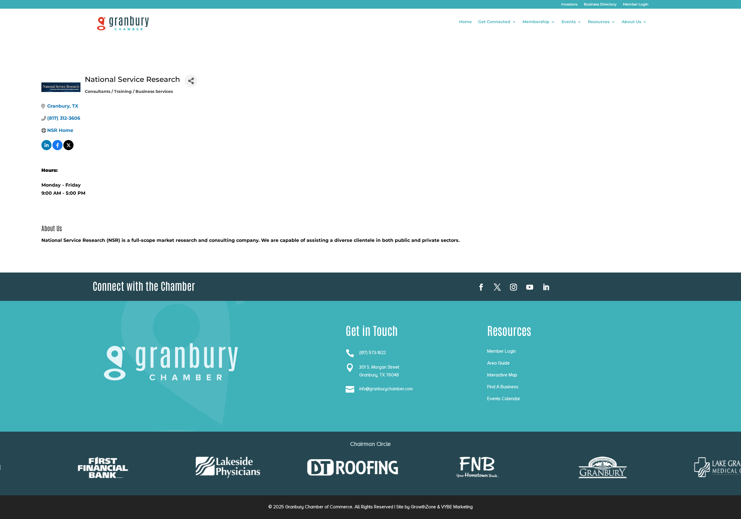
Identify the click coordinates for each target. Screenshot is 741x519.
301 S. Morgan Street (379, 367)
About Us (631, 22)
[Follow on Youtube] (530, 287)
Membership (535, 22)
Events (569, 22)
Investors (569, 4)
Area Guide (498, 363)
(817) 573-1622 (372, 352)
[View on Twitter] (68, 148)
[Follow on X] (497, 287)
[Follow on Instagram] (513, 287)
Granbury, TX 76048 (379, 375)
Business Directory (600, 4)
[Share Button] (190, 80)
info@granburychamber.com (386, 388)
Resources (599, 22)
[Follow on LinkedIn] (546, 287)
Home (465, 22)
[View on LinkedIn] (46, 148)
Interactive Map (502, 375)
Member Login (635, 4)
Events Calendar (503, 399)
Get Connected (494, 22)
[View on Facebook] (57, 148)
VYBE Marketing (457, 507)
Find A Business (502, 387)
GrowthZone (423, 507)
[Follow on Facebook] (481, 287)
